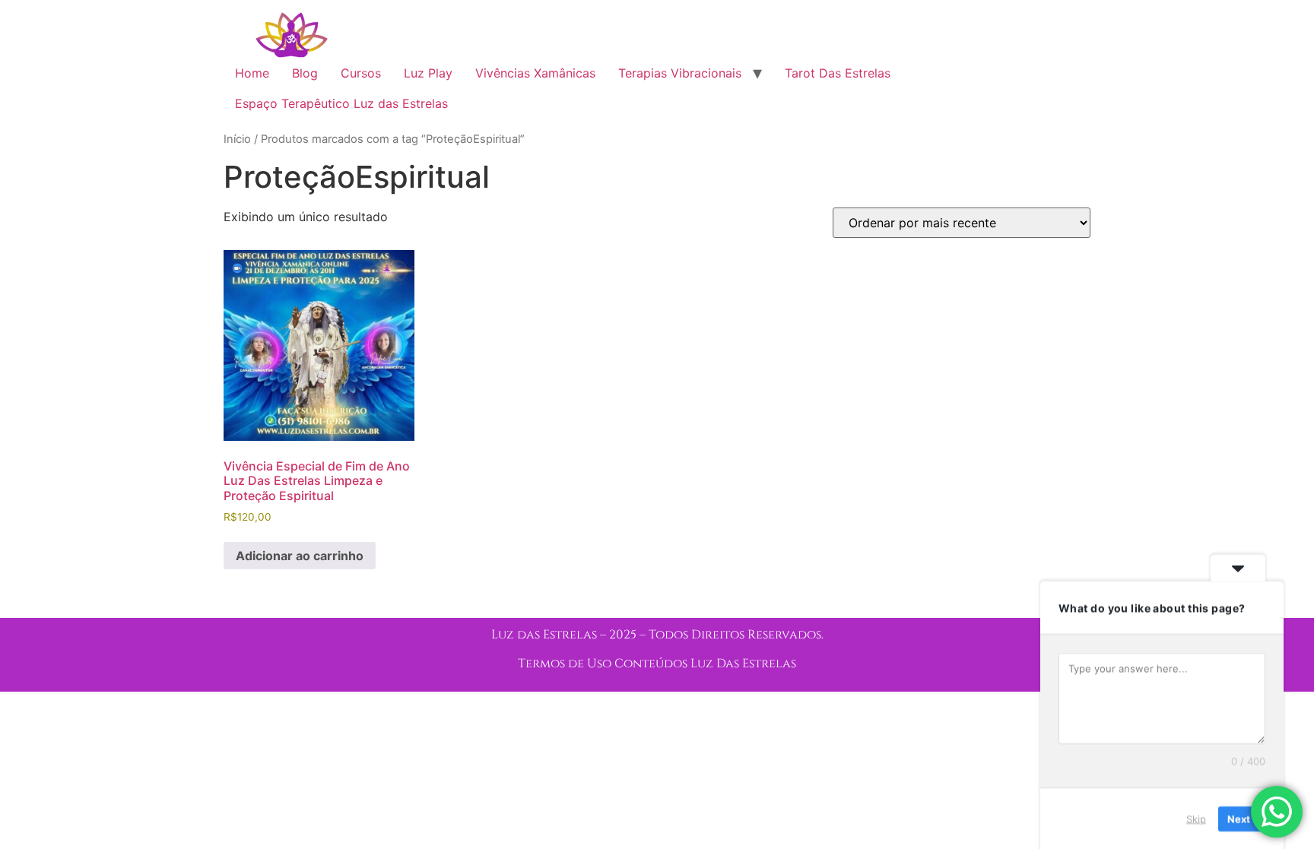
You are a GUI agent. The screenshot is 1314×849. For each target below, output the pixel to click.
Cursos (361, 73)
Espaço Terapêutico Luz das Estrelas (341, 103)
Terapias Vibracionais (679, 73)
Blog (305, 73)
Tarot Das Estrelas (837, 73)
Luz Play (428, 73)
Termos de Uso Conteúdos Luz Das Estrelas (657, 663)
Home (252, 73)
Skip (1196, 818)
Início (237, 139)
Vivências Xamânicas (535, 73)
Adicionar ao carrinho (299, 555)
